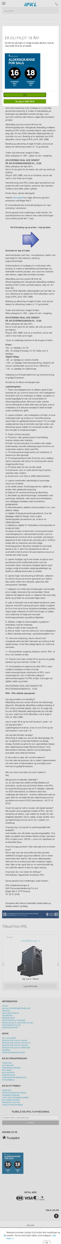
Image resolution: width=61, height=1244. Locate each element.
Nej (24, 95)
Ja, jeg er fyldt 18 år (24, 101)
